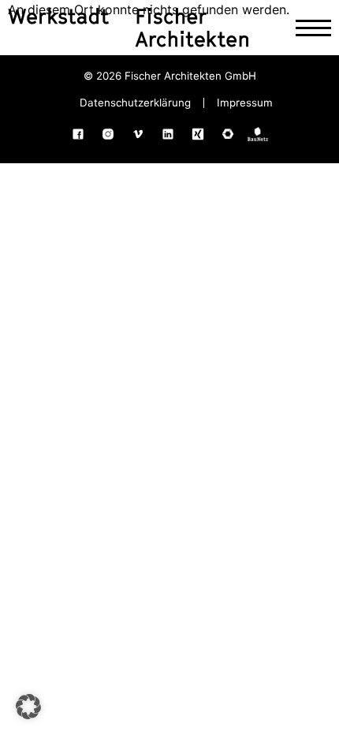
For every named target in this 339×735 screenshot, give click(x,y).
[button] (28, 706)
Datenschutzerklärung (135, 103)
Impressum (245, 103)
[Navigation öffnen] (313, 28)
